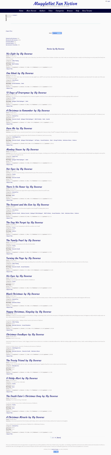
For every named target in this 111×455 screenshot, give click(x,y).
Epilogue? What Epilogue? (18, 101)
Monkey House (14, 149)
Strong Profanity (58, 140)
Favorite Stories (10, 43)
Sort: (50, 33)
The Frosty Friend (15, 360)
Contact (15, 15)
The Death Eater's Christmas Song (23, 396)
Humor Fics (15, 156)
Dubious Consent (25, 213)
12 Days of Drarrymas (18, 92)
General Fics (15, 116)
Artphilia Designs (55, 449)
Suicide (48, 119)
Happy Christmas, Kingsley (20, 311)
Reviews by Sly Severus (12, 40)
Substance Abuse (67, 140)
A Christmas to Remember (19, 110)
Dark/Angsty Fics (16, 137)
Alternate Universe (16, 325)
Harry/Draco (15, 80)
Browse (70, 11)
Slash (22, 83)
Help (77, 11)
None (13, 195)
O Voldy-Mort (13, 378)
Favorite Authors (10, 41)
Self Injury (37, 140)
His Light (11, 53)
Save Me (10, 128)
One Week (11, 73)
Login (108, 1)
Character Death (16, 119)
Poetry (14, 98)
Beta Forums (87, 11)
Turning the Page (15, 258)
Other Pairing (15, 60)
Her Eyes (11, 168)
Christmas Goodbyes (16, 334)
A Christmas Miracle (16, 417)
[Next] (59, 438)
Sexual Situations (16, 83)
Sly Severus (26, 53)
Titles (50, 11)
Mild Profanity (15, 64)
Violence (74, 140)
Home (21, 11)
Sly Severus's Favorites (11, 45)
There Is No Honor (16, 186)
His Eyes (10, 276)
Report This (9, 31)
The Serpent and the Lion (19, 204)
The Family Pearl (15, 240)
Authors (42, 11)
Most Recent (31, 11)
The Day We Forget (16, 222)
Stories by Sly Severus (11, 38)
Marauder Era (15, 365)
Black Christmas (14, 293)
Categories (60, 11)
